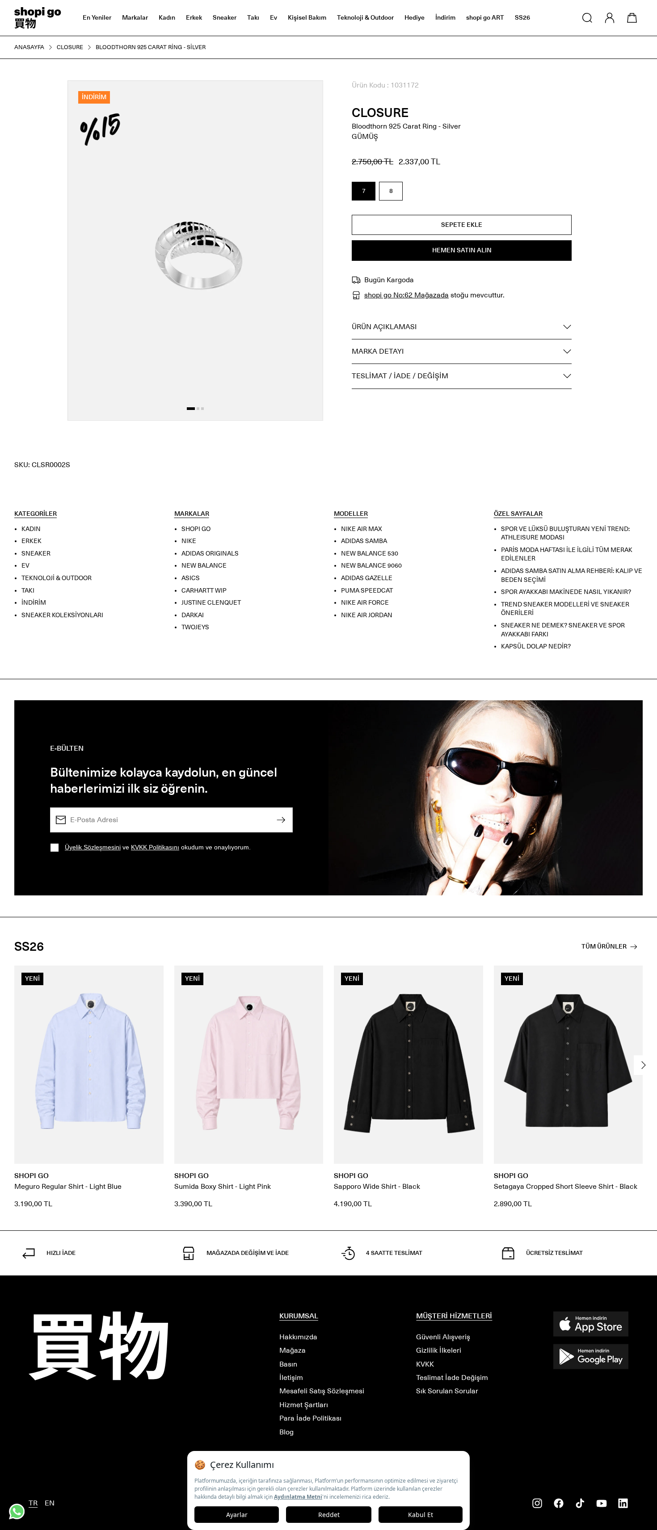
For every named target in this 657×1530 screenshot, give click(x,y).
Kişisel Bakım (307, 17)
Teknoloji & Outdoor (365, 17)
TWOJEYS (195, 627)
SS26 (522, 17)
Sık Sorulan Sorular (447, 1391)
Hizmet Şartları (303, 1404)
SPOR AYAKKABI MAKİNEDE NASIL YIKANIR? (566, 592)
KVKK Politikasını (155, 847)
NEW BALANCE (204, 565)
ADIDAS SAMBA (364, 541)
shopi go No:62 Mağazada (406, 295)
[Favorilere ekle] (306, 97)
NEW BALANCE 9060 (371, 565)
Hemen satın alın (462, 250)
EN (50, 1503)
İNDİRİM (33, 602)
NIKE (188, 541)
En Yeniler (97, 17)
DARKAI (192, 615)
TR (33, 1503)
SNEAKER (36, 553)
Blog (286, 1432)
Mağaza (292, 1350)
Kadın (167, 17)
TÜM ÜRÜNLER (604, 947)
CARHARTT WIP (204, 590)
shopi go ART (485, 17)
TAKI (27, 590)
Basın (288, 1364)
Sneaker (224, 17)
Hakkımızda (298, 1337)
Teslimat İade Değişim (452, 1377)
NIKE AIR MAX (361, 528)
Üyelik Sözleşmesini (93, 847)
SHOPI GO (196, 528)
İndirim (445, 17)
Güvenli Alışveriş (443, 1337)
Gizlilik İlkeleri (438, 1350)
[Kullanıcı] (609, 18)
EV (25, 565)
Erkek (194, 17)
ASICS (190, 578)
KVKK (425, 1364)
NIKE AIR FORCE (365, 602)
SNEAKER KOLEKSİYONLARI (62, 615)
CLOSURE (380, 113)
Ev (273, 17)
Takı (253, 17)
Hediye (414, 17)
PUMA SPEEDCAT (367, 590)
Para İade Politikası (310, 1418)
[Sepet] (632, 18)
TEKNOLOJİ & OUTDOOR (56, 578)
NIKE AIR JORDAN (366, 615)
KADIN (31, 528)
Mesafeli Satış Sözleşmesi (321, 1391)
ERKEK (31, 541)
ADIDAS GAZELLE (366, 578)
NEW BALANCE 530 (369, 553)
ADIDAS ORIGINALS (210, 553)
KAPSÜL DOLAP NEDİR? (536, 646)
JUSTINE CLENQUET (211, 602)
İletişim (291, 1377)
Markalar (135, 17)
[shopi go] (37, 18)
